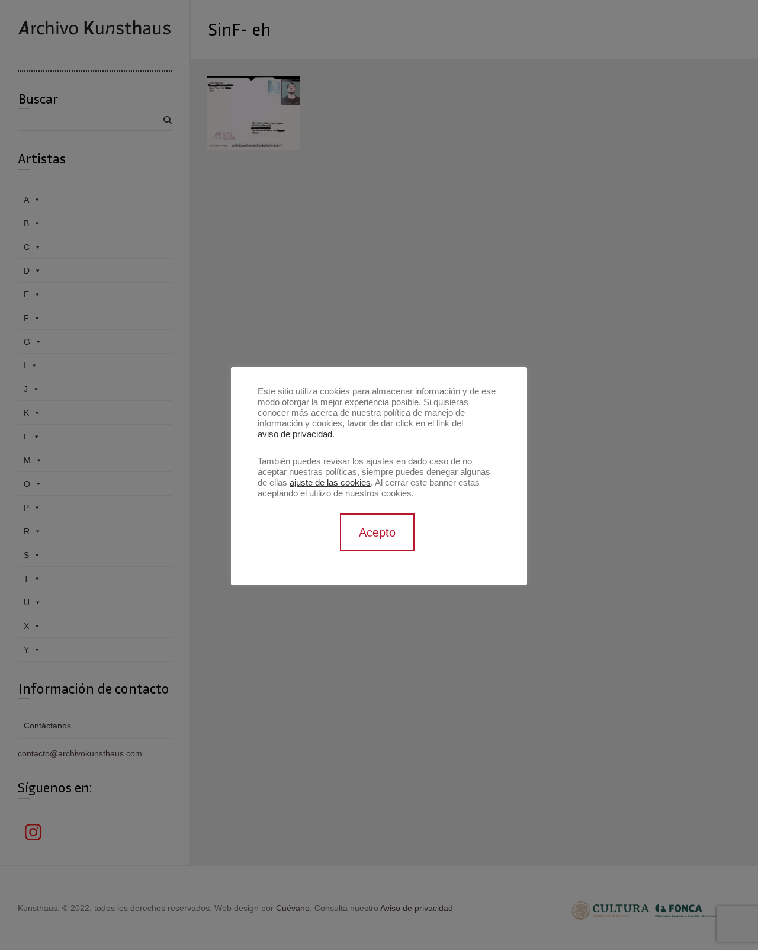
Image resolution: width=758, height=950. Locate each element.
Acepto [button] (377, 532)
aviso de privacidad (295, 434)
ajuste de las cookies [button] (330, 482)
